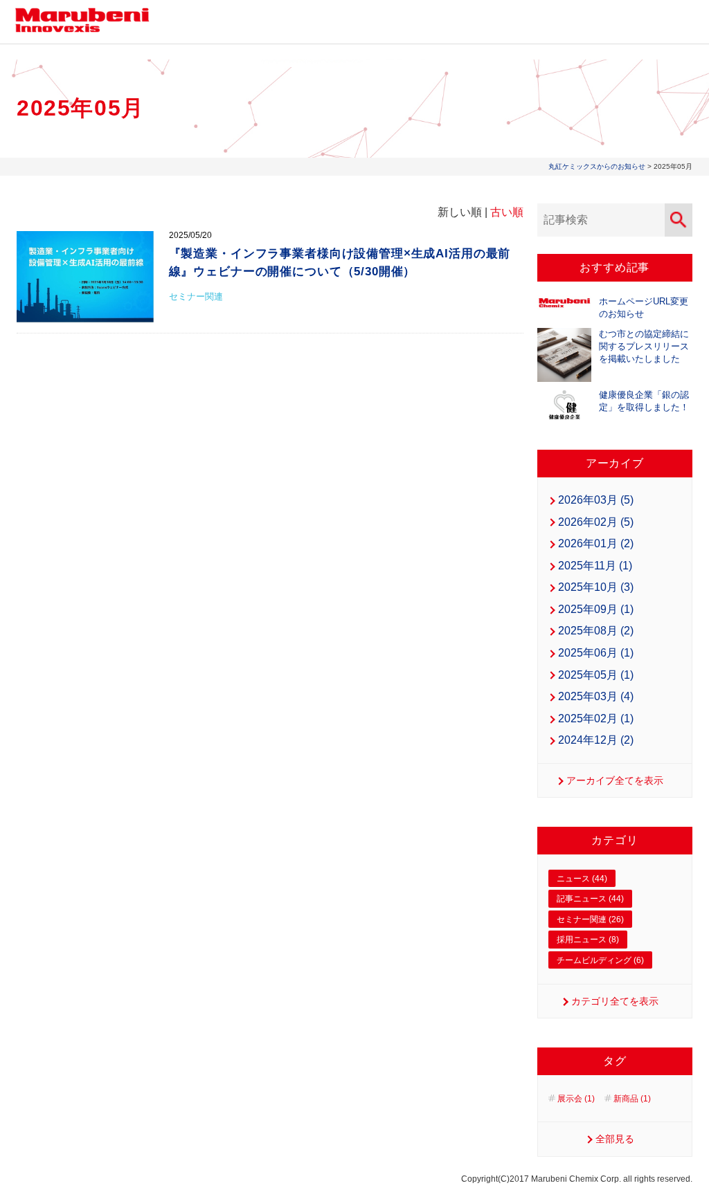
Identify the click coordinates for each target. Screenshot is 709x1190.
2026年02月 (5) (596, 522)
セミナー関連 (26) (590, 919)
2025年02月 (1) (596, 718)
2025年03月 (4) (596, 696)
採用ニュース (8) (588, 939)
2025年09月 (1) (596, 609)
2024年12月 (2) (596, 740)
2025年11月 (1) (595, 565)
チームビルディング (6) (600, 960)
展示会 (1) (576, 1099)
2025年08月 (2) (596, 631)
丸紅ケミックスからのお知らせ (596, 166)
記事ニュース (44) (590, 899)
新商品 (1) (632, 1099)
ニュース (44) (582, 879)
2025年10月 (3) (596, 587)
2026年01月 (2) (596, 543)
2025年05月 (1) (596, 675)
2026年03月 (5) (596, 500)
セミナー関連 (196, 296)
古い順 (506, 212)
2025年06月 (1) (596, 653)
